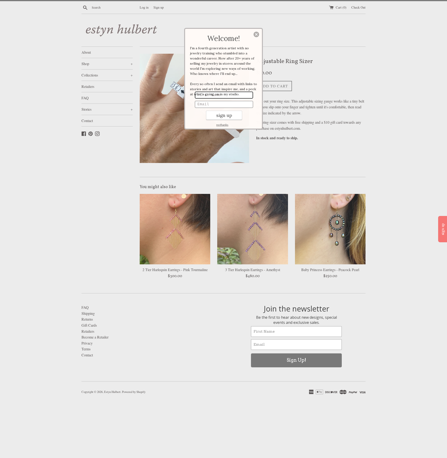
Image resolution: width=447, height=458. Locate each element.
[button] (256, 34)
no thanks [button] (222, 124)
